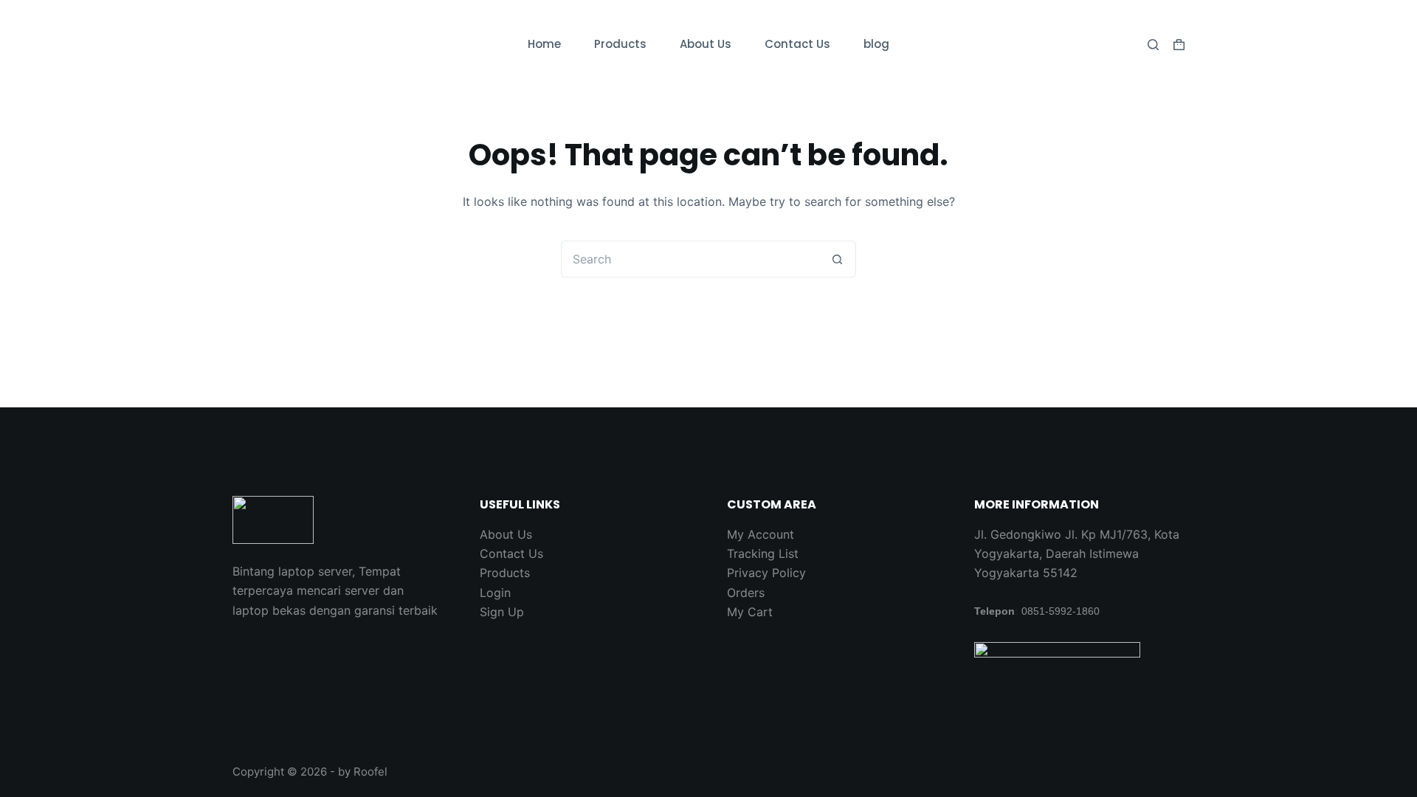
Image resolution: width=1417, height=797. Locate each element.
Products (620, 44)
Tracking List (763, 553)
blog (876, 44)
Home (544, 44)
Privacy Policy (766, 572)
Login (495, 592)
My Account (760, 534)
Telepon (994, 611)
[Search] (1153, 44)
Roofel (370, 772)
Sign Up (502, 611)
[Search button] (837, 259)
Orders (746, 592)
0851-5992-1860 (1060, 611)
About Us (705, 44)
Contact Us (797, 44)
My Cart (750, 611)
